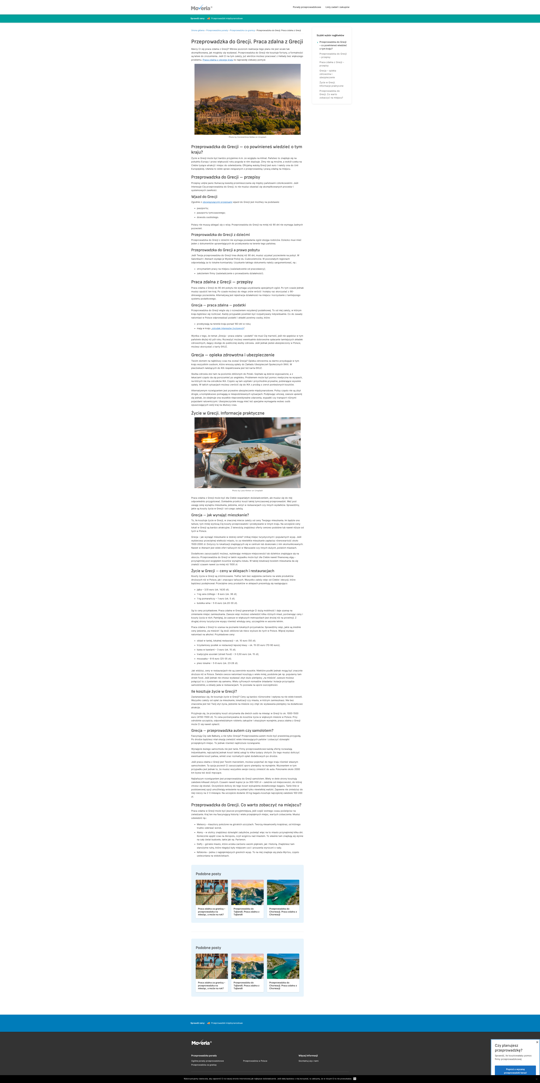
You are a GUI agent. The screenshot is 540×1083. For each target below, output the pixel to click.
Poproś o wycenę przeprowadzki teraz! (515, 1071)
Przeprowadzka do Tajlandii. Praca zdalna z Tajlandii (246, 911)
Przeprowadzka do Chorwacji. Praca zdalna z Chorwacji (283, 911)
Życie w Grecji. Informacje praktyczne (331, 84)
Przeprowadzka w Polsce (255, 1061)
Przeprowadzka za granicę (242, 30)
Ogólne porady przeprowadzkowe (207, 1061)
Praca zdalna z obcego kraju (218, 59)
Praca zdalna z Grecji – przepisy (332, 64)
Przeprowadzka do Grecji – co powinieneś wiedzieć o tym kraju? (333, 45)
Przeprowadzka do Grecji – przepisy (333, 55)
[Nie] (536, 1079)
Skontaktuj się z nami (309, 1061)
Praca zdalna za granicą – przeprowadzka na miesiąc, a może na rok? (211, 911)
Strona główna (197, 30)
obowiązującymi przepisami (217, 202)
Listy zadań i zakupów (337, 7)
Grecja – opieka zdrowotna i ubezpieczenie (328, 74)
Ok (355, 1079)
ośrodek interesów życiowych (228, 328)
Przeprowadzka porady (217, 30)
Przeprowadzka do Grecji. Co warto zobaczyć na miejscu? (331, 94)
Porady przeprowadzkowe (307, 7)
